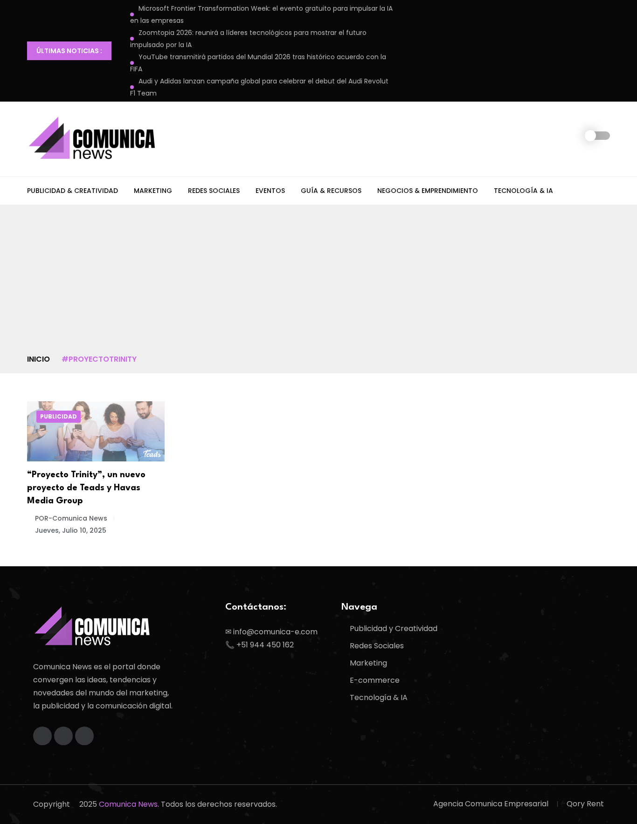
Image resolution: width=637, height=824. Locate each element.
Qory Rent (585, 803)
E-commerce (375, 680)
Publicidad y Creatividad (393, 628)
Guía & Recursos (331, 190)
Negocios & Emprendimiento (427, 190)
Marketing (153, 190)
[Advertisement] (318, 283)
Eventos (270, 190)
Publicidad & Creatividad (72, 190)
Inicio (38, 359)
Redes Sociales (214, 190)
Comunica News (128, 804)
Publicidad (58, 416)
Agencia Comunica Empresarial (490, 803)
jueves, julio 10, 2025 (70, 530)
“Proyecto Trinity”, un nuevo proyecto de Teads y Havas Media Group (86, 488)
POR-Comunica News (71, 518)
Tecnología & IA (523, 190)
